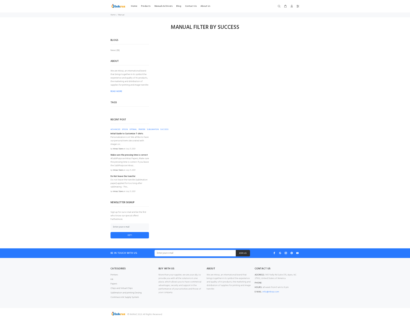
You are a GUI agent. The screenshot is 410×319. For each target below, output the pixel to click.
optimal (133, 129)
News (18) (115, 50)
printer (142, 129)
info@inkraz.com (270, 292)
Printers (114, 275)
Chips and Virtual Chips (122, 288)
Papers (114, 284)
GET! (129, 235)
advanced (115, 129)
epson (125, 129)
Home (113, 15)
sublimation (153, 129)
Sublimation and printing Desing (126, 293)
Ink (112, 279)
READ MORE (116, 91)
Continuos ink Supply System (125, 297)
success (164, 129)
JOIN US (243, 253)
